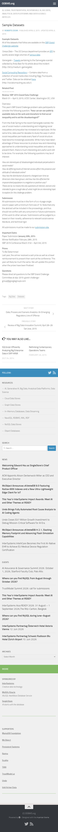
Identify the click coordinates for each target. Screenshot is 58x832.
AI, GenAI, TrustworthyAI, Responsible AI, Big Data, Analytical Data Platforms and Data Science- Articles (26, 13)
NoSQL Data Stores (13, 424)
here (34, 79)
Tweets (17, 60)
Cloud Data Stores (12, 398)
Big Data (12, 297)
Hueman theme (43, 817)
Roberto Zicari (11, 30)
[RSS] (54, 372)
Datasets (21, 297)
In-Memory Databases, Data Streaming (22, 411)
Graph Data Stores (13, 405)
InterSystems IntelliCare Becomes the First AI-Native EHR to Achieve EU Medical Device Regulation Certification (28, 546)
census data (35, 55)
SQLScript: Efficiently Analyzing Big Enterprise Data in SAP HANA (12, 350)
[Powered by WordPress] (19, 817)
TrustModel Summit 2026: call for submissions (26, 588)
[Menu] (54, 3)
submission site (42, 227)
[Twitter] (49, 372)
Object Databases (12, 431)
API (51, 51)
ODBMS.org (8, 3)
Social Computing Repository (14, 72)
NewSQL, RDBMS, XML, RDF (17, 418)
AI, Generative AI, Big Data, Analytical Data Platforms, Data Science (28, 390)
